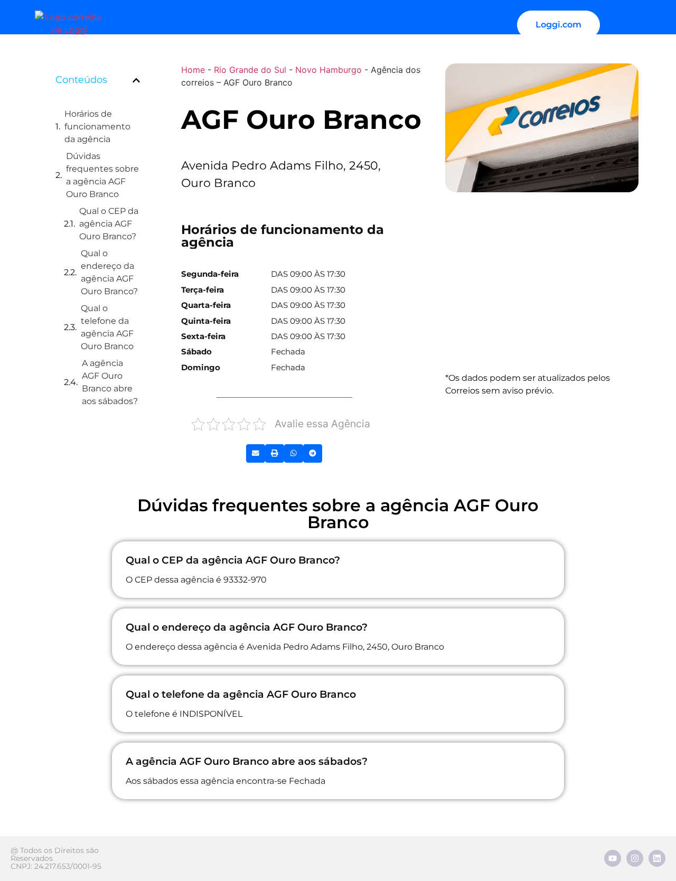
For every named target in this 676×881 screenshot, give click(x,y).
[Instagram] (634, 858)
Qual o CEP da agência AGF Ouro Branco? (108, 223)
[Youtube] (612, 858)
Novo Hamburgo (328, 69)
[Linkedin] (657, 858)
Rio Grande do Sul (250, 69)
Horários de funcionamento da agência (97, 126)
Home (193, 69)
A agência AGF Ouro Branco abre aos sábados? (110, 382)
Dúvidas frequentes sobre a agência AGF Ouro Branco (102, 175)
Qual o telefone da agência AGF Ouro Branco (107, 327)
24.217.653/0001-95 (67, 866)
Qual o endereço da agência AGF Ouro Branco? (109, 272)
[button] (136, 80)
